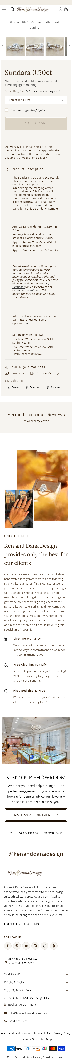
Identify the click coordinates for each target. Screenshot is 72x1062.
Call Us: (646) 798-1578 (28, 367)
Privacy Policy (62, 1033)
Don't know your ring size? (44, 91)
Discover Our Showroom (39, 833)
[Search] (12, 9)
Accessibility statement (16, 1033)
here (26, 323)
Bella (27, 205)
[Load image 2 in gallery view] (35, 46)
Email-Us (18, 373)
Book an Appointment (22, 1004)
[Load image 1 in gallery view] (15, 46)
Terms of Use (42, 1033)
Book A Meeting (48, 373)
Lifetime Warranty (27, 638)
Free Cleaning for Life (30, 664)
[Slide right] (69, 23)
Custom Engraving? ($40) (28, 110)
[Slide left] (3, 23)
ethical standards (22, 583)
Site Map (46, 1039)
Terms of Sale (29, 1039)
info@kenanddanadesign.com (28, 1013)
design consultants (28, 290)
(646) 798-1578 (18, 1021)
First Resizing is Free (29, 690)
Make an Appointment (33, 815)
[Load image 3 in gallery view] (54, 46)
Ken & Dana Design (29, 1057)
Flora (37, 205)
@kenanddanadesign (36, 853)
